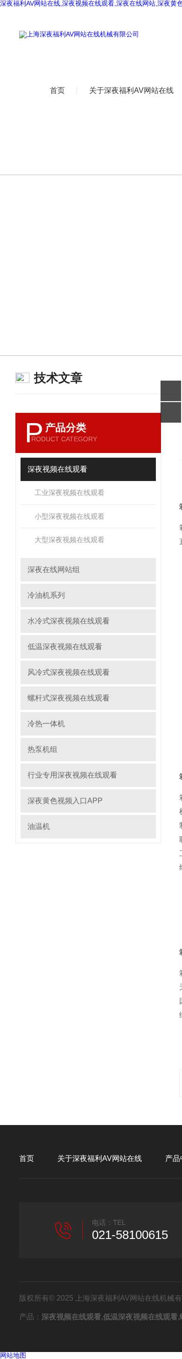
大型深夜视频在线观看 (70, 540)
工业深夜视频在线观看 (70, 492)
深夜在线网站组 (54, 569)
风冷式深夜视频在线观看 (69, 672)
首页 (57, 90)
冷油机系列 (46, 595)
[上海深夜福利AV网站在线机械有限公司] (79, 34)
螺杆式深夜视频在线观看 (69, 698)
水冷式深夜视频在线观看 (69, 621)
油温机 (39, 826)
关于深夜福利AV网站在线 (99, 1158)
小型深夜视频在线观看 (70, 516)
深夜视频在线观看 (57, 469)
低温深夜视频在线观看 (65, 647)
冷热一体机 (46, 724)
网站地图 (13, 1355)
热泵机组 (42, 749)
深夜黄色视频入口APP (65, 801)
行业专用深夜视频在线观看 (72, 775)
